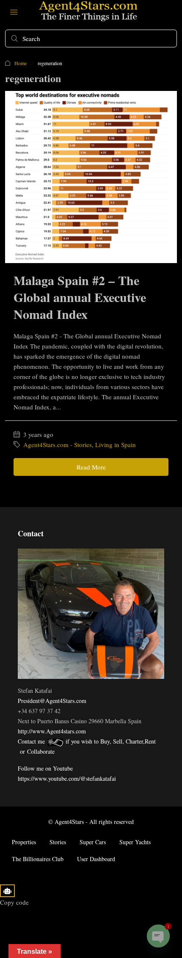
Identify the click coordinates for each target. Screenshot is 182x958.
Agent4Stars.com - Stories (57, 444)
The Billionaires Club (37, 859)
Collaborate (41, 751)
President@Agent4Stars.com (52, 701)
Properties (24, 842)
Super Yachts (135, 842)
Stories (58, 842)
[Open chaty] (158, 936)
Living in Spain (115, 444)
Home (20, 63)
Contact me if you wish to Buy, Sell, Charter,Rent (87, 741)
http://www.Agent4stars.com (52, 731)
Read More (91, 467)
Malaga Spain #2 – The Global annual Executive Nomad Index (80, 297)
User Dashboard (96, 859)
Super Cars (93, 842)
